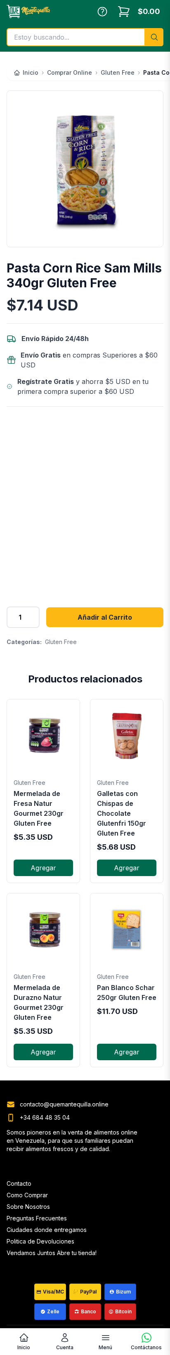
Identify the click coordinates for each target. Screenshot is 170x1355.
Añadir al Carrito (105, 617)
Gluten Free (61, 641)
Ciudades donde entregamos (47, 1229)
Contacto (19, 1183)
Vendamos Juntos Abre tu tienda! (52, 1252)
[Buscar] (153, 37)
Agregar (43, 868)
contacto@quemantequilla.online (64, 1104)
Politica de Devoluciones (40, 1241)
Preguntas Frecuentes (37, 1218)
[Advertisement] (85, 502)
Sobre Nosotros (28, 1206)
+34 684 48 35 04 (45, 1117)
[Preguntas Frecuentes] (102, 11)
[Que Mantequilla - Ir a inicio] (28, 11)
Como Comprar (27, 1195)
